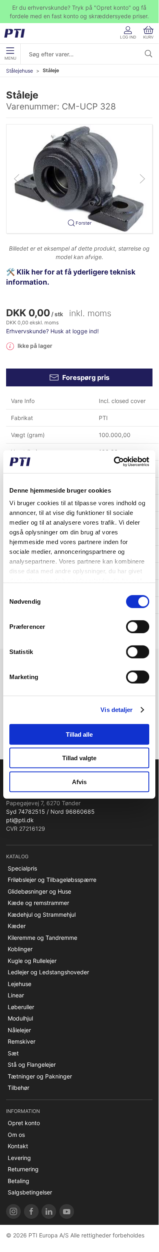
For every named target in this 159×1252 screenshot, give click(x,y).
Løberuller (21, 1006)
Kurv (148, 37)
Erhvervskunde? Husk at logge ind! (52, 331)
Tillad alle (79, 734)
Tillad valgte (79, 758)
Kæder (17, 925)
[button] (79, 178)
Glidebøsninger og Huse (39, 891)
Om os (16, 1134)
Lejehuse (19, 983)
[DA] (17, 33)
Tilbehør (18, 1087)
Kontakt (18, 1146)
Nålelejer (19, 1030)
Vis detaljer (116, 709)
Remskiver (21, 1041)
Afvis (79, 781)
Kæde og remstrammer (38, 902)
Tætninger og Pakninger (40, 1076)
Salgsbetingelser (30, 1192)
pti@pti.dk (20, 820)
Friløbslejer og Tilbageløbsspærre (52, 879)
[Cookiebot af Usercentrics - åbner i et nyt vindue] (114, 462)
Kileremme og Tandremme (42, 937)
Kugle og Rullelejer (32, 960)
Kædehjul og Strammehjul (42, 914)
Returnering (23, 1169)
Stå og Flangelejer (32, 1064)
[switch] (137, 626)
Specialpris (22, 868)
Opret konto (24, 1122)
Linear (16, 995)
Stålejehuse (19, 71)
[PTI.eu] (13, 1211)
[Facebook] (31, 1211)
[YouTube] (66, 1211)
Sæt (13, 1053)
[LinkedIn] (48, 1211)
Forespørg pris (85, 377)
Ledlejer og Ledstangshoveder (48, 972)
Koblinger (20, 948)
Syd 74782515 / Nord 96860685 (50, 811)
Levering (19, 1157)
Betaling (18, 1180)
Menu (10, 58)
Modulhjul (20, 1018)
